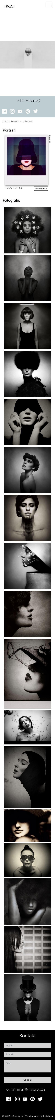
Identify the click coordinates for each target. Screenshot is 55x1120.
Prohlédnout (41, 188)
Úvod (5, 121)
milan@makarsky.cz (31, 1089)
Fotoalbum (16, 121)
